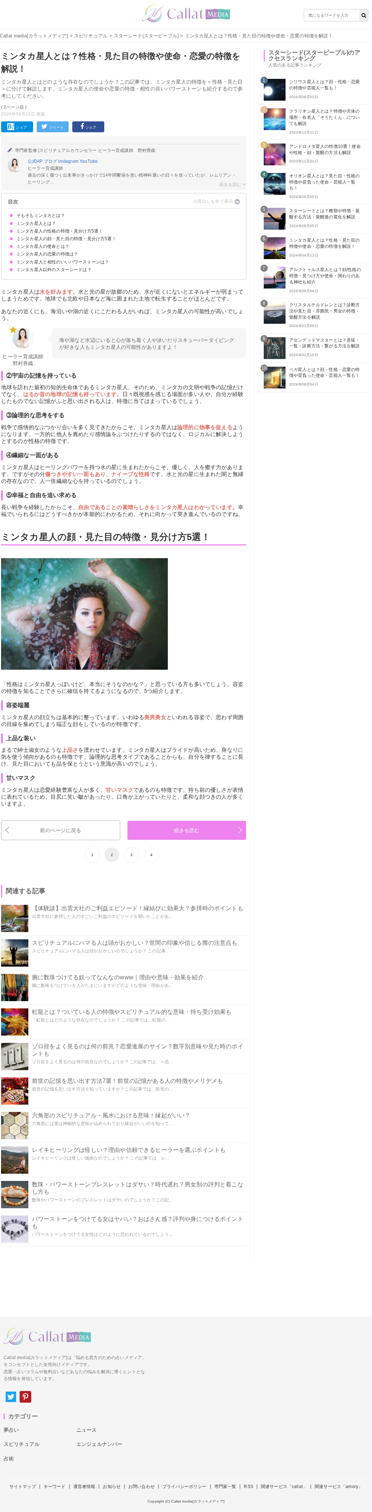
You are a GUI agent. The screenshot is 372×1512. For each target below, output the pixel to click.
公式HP (36, 161)
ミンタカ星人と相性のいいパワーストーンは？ (62, 262)
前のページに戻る (60, 830)
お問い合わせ (141, 1486)
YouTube (89, 161)
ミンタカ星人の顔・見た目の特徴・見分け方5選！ (66, 238)
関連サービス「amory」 (339, 1486)
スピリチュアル (91, 36)
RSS (248, 1486)
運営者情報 (84, 1486)
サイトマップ (22, 1486)
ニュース (86, 1430)
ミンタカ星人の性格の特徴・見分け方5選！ (59, 231)
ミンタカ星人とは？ (36, 223)
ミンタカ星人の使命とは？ (42, 246)
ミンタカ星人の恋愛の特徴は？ (47, 254)
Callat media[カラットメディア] (34, 36)
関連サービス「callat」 (284, 1486)
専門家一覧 (225, 1486)
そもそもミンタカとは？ (40, 215)
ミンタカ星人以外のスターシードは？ (54, 269)
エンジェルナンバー (99, 1444)
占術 (9, 1458)
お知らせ (112, 1486)
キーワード (55, 1486)
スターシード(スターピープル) (146, 36)
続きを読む (187, 830)
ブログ (51, 161)
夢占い (11, 1430)
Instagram (69, 161)
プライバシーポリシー (184, 1486)
